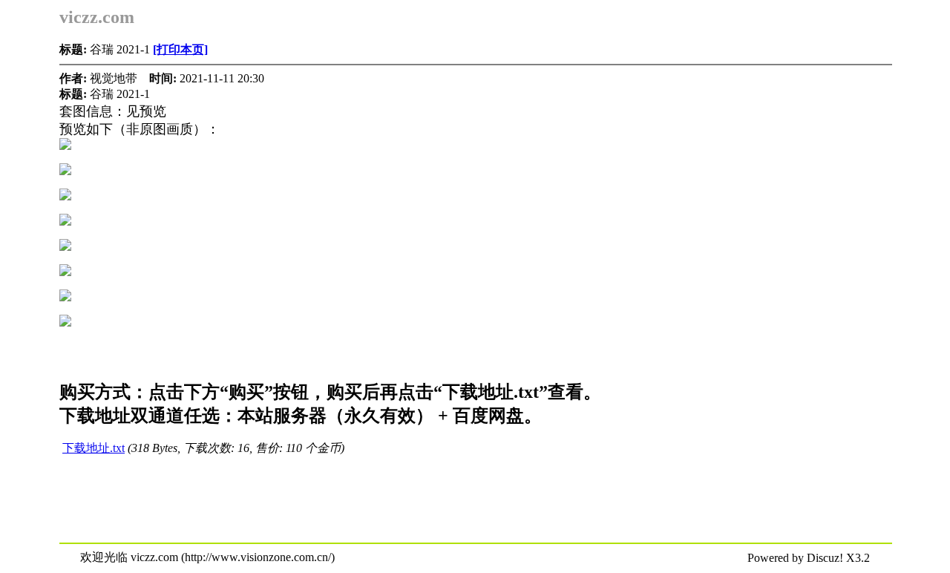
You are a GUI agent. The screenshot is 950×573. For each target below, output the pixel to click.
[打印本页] (180, 49)
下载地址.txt (93, 448)
